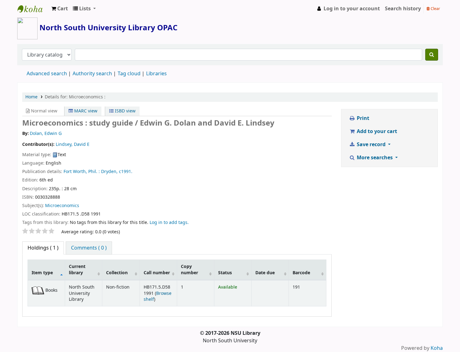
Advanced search (47, 73)
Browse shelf (157, 296)
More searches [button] (374, 157)
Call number (157, 273)
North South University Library (33, 8)
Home (31, 97)
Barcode (301, 273)
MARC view (85, 111)
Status (225, 273)
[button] (59, 8)
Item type (42, 273)
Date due (265, 273)
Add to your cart (376, 131)
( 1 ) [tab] (43, 248)
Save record (371, 144)
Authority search (92, 73)
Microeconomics (62, 205)
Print (362, 118)
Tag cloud (129, 73)
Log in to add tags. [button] (169, 222)
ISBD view (124, 111)
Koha (437, 348)
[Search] (431, 55)
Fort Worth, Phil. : (82, 171)
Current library (77, 269)
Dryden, (109, 171)
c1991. (125, 171)
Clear (435, 9)
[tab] (89, 248)
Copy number (189, 269)
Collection (117, 273)
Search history (403, 8)
